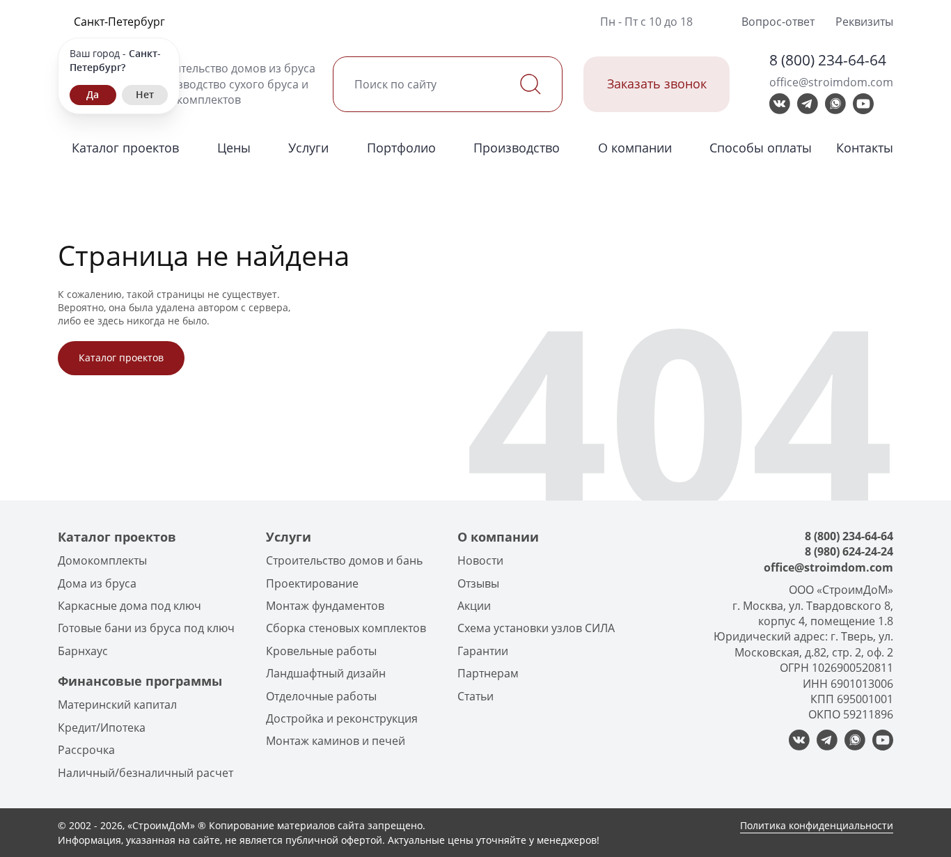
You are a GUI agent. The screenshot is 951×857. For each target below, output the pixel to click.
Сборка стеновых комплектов (346, 628)
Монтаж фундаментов (325, 605)
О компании (635, 147)
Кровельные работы (321, 651)
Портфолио (401, 147)
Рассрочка (86, 749)
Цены (234, 147)
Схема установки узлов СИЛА (536, 628)
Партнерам (488, 673)
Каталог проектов (125, 147)
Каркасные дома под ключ (129, 605)
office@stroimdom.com (831, 82)
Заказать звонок (657, 83)
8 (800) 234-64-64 (827, 60)
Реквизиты (864, 21)
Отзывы (478, 583)
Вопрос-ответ (778, 21)
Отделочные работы (321, 696)
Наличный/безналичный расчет (145, 772)
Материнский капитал (117, 704)
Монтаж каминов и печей (335, 740)
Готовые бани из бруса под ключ (146, 628)
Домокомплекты (102, 560)
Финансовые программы (140, 681)
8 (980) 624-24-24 (849, 551)
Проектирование (312, 583)
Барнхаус (83, 651)
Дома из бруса (97, 583)
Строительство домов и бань (344, 560)
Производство (516, 147)
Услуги (308, 147)
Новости (480, 560)
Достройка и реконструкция (342, 718)
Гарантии (482, 651)
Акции (474, 605)
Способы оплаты (760, 147)
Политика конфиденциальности (816, 825)
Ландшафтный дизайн (326, 673)
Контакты (864, 147)
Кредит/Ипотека (102, 727)
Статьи (475, 696)
